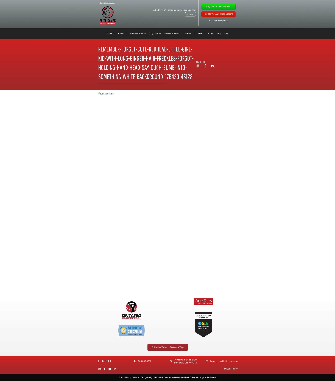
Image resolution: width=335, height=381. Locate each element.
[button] (190, 14)
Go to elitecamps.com (107, 3)
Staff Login (213, 21)
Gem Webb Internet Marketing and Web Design (175, 377)
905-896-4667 (159, 10)
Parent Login (222, 21)
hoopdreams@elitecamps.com (182, 10)
